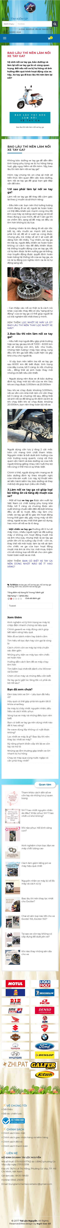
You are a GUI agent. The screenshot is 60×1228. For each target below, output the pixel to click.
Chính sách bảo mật (13, 1133)
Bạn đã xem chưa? (19, 689)
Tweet (12, 605)
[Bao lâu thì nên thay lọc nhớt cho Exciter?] (12, 904)
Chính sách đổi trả (12, 1141)
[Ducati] (44, 1028)
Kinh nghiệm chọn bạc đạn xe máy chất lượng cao (38, 847)
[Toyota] (15, 1046)
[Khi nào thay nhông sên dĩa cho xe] (12, 957)
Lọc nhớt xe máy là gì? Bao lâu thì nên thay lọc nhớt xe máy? (28, 738)
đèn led (38, 29)
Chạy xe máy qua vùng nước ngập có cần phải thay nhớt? (27, 759)
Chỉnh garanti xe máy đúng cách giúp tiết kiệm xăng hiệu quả (28, 631)
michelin (12, 32)
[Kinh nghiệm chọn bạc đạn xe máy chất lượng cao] (12, 851)
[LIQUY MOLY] (44, 983)
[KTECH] (44, 1074)
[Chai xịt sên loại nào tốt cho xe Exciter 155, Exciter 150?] (12, 921)
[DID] (15, 1001)
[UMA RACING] (15, 1010)
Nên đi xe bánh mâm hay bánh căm (27, 636)
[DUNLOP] (44, 1055)
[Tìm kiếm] (55, 24)
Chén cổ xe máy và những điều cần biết (29, 675)
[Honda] (15, 1019)
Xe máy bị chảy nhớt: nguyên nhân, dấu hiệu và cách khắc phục (29, 710)
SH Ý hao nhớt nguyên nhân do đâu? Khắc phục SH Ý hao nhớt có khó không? (38, 813)
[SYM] (44, 1019)
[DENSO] (44, 1010)
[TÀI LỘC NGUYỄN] (30, 7)
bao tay (45, 29)
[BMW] (44, 1037)
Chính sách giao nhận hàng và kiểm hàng (25, 1137)
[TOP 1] (15, 992)
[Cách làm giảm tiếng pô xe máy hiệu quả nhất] (12, 869)
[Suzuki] (15, 1028)
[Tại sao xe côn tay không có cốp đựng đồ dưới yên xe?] (12, 939)
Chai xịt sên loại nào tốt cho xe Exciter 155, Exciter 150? (38, 917)
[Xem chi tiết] (49, 38)
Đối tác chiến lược (12, 1113)
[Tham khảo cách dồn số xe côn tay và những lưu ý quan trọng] (12, 798)
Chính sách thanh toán (15, 1146)
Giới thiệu (7, 1109)
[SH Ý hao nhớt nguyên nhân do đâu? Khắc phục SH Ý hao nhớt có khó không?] (12, 816)
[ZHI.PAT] (15, 1064)
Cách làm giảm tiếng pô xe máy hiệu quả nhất (36, 864)
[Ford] (44, 1046)
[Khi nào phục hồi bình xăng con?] (12, 833)
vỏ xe (18, 32)
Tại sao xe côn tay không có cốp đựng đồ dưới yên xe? (37, 935)
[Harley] (15, 1037)
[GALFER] (43, 1065)
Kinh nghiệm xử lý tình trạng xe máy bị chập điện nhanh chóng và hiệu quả (28, 624)
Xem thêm (14, 617)
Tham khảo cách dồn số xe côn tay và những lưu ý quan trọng (37, 795)
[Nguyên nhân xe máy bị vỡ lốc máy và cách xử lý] (12, 886)
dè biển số (30, 29)
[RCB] (44, 1001)
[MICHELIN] (44, 992)
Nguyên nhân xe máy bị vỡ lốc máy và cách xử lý (38, 882)
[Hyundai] (15, 1055)
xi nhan (22, 29)
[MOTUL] (15, 983)
